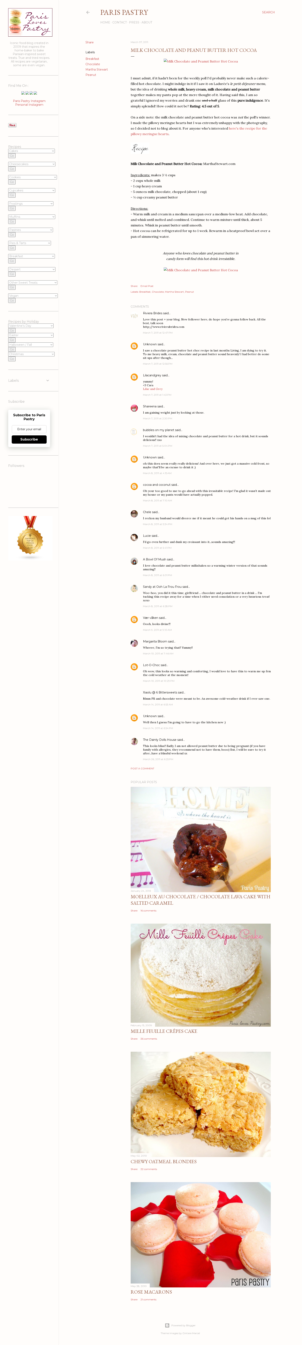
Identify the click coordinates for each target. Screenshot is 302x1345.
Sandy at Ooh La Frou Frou (162, 587)
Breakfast (92, 59)
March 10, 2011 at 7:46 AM (158, 653)
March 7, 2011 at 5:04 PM (157, 445)
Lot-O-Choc (151, 665)
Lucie (147, 536)
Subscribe (29, 439)
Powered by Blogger (183, 1325)
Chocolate (92, 64)
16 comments (148, 910)
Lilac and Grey (153, 389)
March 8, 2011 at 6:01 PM (157, 575)
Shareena (150, 406)
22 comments (149, 1169)
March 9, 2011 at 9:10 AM (157, 629)
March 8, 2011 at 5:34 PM (157, 524)
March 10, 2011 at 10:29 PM (158, 680)
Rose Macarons (151, 1292)
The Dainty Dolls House (159, 740)
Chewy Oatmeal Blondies (164, 1161)
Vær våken (150, 618)
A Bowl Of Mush (154, 559)
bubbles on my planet (158, 430)
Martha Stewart (96, 69)
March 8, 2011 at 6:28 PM (157, 606)
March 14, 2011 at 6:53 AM (158, 704)
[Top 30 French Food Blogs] (30, 559)
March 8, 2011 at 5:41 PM (157, 547)
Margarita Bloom (155, 641)
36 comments (149, 1038)
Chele (147, 512)
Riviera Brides (152, 313)
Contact (119, 22)
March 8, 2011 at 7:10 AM (157, 500)
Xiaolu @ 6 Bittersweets (160, 692)
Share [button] (89, 42)
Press (134, 22)
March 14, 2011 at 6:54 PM (158, 728)
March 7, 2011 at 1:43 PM (157, 394)
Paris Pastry (124, 12)
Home (105, 22)
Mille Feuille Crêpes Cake (164, 1031)
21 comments (148, 1299)
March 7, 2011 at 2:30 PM (157, 418)
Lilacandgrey (152, 375)
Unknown (150, 344)
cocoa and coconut (157, 485)
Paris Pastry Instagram (29, 101)
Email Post (147, 286)
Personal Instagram (29, 105)
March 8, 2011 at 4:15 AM (157, 473)
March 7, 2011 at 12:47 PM (158, 332)
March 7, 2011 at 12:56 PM (157, 363)
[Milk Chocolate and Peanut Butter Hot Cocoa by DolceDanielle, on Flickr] (201, 61)
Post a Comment (142, 768)
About (147, 22)
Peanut (90, 75)
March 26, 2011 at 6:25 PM (158, 759)
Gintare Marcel (191, 1333)
